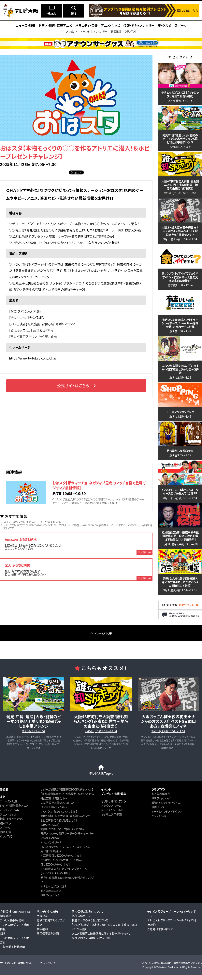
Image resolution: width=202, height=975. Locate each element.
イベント (85, 31)
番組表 (4, 789)
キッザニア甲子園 (111, 814)
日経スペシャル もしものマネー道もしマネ (65, 847)
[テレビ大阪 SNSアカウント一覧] (180, 608)
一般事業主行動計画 (12, 947)
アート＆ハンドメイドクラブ (167, 811)
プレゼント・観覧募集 (113, 794)
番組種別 (42, 929)
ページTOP (103, 633)
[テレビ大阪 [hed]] (20, 10)
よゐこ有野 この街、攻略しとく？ (58, 820)
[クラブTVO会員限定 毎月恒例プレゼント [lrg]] (144, 16)
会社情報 (15, 911)
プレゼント (71, 31)
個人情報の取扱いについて (88, 911)
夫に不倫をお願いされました (57, 802)
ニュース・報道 (8, 801)
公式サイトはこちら (73, 385)
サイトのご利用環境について (16, 963)
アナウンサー (100, 31)
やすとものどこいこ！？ (53, 886)
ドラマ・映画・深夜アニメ (14, 805)
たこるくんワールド (112, 810)
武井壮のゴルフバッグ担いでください (62, 829)
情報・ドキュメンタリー (13, 819)
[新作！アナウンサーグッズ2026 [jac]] (101, 43)
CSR (2, 933)
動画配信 (116, 31)
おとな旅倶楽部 (161, 794)
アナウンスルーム (111, 805)
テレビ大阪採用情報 (12, 920)
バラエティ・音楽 (9, 810)
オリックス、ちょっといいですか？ (59, 811)
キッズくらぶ (159, 816)
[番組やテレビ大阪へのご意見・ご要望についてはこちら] (180, 617)
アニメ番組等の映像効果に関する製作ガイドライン (101, 933)
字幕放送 (42, 916)
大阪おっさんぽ (49, 825)
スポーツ (5, 827)
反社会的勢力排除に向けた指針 (91, 938)
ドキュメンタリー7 (50, 842)
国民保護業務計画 (48, 933)
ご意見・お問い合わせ (160, 929)
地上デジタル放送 (47, 911)
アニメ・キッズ (8, 814)
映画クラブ (158, 807)
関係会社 (5, 916)
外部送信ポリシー (82, 916)
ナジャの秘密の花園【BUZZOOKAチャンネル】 (66, 789)
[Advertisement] (76, 430)
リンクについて (47, 963)
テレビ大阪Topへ (101, 773)
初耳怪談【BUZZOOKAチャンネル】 (60, 855)
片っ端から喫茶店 (51, 851)
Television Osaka (165, 967)
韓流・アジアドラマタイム (166, 802)
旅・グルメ (6, 823)
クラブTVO (130, 31)
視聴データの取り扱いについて (90, 920)
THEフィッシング (50, 895)
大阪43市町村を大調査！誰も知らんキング (65, 816)
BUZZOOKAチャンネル (53, 807)
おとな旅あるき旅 (50, 891)
